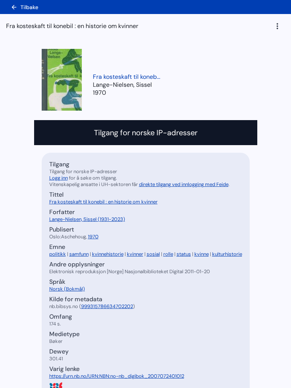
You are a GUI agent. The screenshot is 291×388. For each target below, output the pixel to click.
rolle (168, 254)
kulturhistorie (227, 254)
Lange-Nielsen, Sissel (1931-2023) (87, 219)
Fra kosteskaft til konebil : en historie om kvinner (127, 77)
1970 (99, 93)
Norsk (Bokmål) (67, 289)
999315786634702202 (107, 306)
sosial (153, 254)
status (184, 254)
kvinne (201, 254)
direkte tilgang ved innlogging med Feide (183, 184)
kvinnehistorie (108, 254)
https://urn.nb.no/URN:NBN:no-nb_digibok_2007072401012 (116, 376)
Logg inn (58, 178)
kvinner (135, 254)
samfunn (79, 254)
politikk (57, 254)
